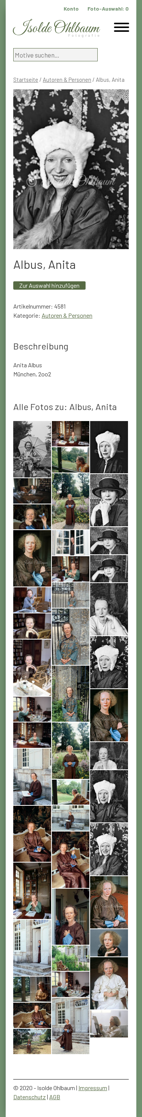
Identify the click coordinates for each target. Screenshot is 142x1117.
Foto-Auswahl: (108, 8)
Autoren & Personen (67, 79)
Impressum (92, 1087)
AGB (54, 1096)
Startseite (25, 79)
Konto (71, 8)
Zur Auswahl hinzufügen (49, 285)
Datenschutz (29, 1096)
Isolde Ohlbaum (56, 29)
